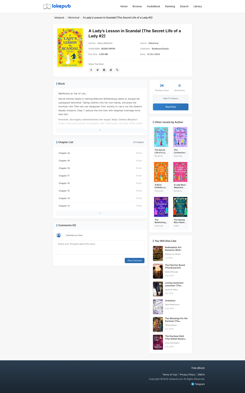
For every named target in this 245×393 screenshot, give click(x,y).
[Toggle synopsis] (100, 130)
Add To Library (170, 98)
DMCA (201, 374)
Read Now (171, 106)
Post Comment (135, 260)
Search (184, 6)
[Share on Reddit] (104, 69)
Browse (137, 6)
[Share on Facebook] (91, 69)
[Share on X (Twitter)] (97, 69)
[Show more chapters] (100, 213)
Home (124, 6)
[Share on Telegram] (110, 69)
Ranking (170, 6)
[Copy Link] (117, 69)
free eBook (198, 367)
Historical (73, 17)
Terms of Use (170, 374)
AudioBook (153, 6)
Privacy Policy (187, 374)
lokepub (59, 17)
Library (198, 6)
